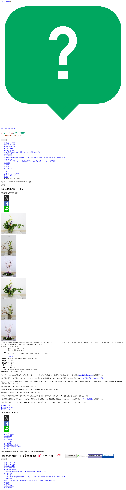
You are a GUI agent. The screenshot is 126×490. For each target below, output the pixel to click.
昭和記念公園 (38, 157)
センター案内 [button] (8, 155)
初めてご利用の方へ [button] (10, 148)
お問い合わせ (8, 168)
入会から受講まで (19, 152)
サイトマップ (8, 448)
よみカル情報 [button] (8, 159)
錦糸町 (22, 157)
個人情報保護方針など (11, 445)
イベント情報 (8, 161)
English (7, 1)
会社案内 (7, 437)
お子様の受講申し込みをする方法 (93, 378)
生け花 (6, 177)
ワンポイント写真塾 (49, 161)
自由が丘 (59, 157)
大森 (43, 157)
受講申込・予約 (5, 405)
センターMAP (8, 157)
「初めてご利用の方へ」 (85, 375)
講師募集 (7, 164)
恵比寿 (18, 157)
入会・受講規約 (9, 152)
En (4, 1)
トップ (6, 171)
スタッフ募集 (8, 441)
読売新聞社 (7, 443)
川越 (63, 157)
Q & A (27, 152)
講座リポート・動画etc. (20, 161)
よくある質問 (8, 154)
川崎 (46, 157)
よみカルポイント (40, 152)
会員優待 (32, 152)
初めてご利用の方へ (10, 150)
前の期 (11, 356)
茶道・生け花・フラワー (11, 175)
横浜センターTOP (9, 145)
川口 (54, 157)
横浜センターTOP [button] (9, 143)
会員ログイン (14, 128)
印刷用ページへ (7, 409)
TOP (2, 1)
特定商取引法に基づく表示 (12, 447)
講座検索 (7, 163)
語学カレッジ (31, 161)
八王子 (31, 157)
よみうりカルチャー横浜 (11, 173)
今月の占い (39, 161)
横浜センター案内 (9, 146)
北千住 (27, 157)
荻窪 (14, 157)
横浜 (50, 157)
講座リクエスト (9, 166)
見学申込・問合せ (7, 407)
